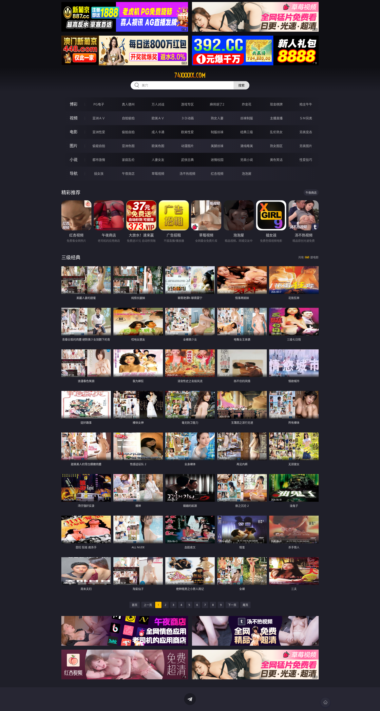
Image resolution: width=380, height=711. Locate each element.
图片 (74, 145)
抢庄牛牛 (305, 104)
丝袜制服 (246, 118)
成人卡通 (158, 132)
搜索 (241, 85)
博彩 (74, 104)
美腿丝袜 (217, 146)
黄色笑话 (276, 160)
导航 (74, 173)
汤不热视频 (187, 173)
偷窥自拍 (98, 146)
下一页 (232, 605)
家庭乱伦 (128, 160)
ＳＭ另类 (305, 118)
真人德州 (128, 104)
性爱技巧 (305, 160)
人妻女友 (158, 160)
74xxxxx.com (190, 75)
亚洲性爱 (98, 132)
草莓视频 (158, 173)
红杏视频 (217, 173)
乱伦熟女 (276, 132)
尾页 (245, 605)
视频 (74, 118)
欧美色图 (158, 146)
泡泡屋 (246, 173)
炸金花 (246, 104)
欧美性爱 (187, 132)
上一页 (148, 605)
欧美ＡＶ (158, 118)
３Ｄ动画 (187, 118)
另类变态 (305, 132)
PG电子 (98, 104)
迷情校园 (217, 160)
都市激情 (98, 160)
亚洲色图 (128, 146)
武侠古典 (187, 160)
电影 (74, 132)
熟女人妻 (217, 118)
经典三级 (246, 132)
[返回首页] (325, 702)
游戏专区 (187, 104)
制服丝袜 (217, 132)
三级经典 (70, 257)
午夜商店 (128, 173)
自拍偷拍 (128, 118)
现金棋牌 (276, 104)
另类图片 (305, 146)
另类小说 (246, 160)
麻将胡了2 (217, 104)
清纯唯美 (246, 146)
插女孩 (99, 173)
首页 (134, 605)
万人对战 (158, 104)
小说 (74, 159)
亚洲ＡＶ (98, 118)
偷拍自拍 (128, 132)
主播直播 (276, 118)
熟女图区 (276, 146)
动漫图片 (187, 146)
